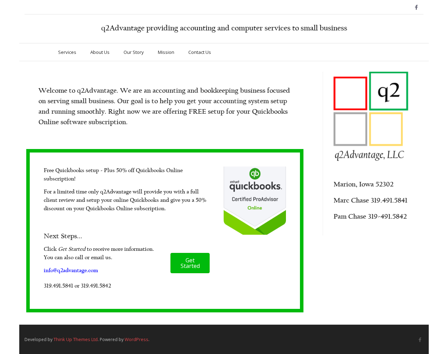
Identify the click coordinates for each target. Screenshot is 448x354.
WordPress (136, 339)
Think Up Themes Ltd (76, 339)
